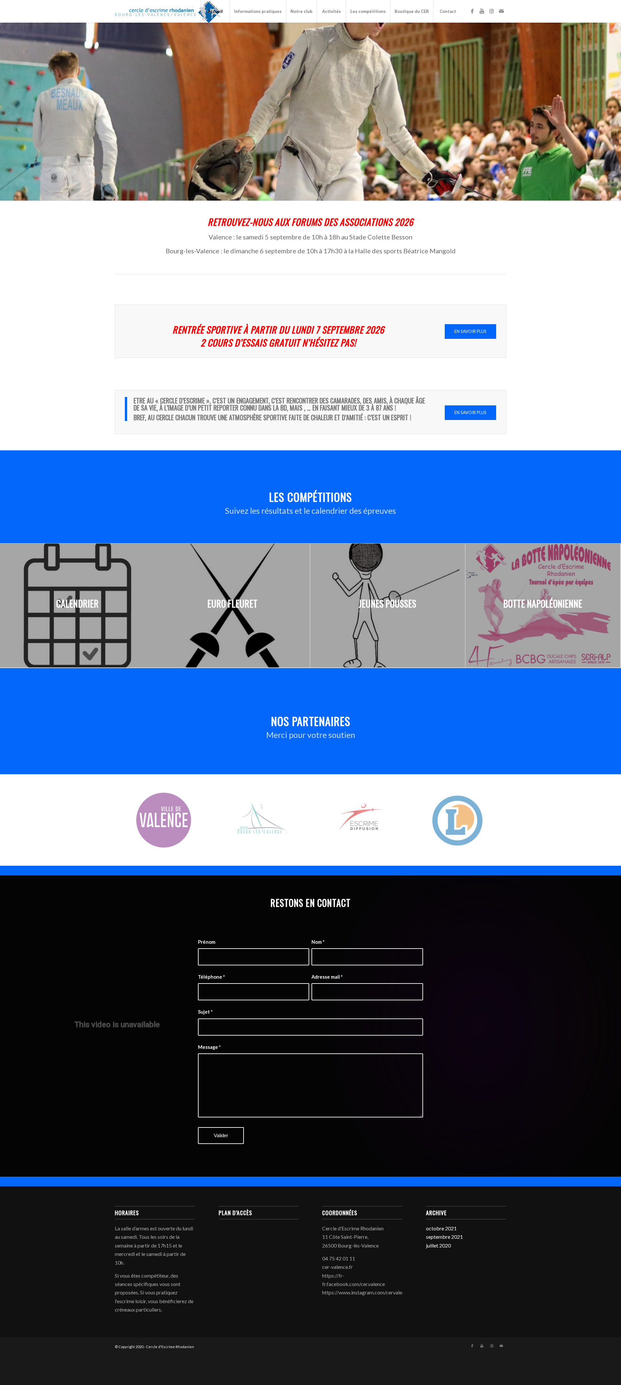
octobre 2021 (441, 1228)
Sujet (205, 1012)
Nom (317, 942)
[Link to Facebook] (472, 11)
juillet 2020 (438, 1245)
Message (209, 1047)
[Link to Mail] (501, 11)
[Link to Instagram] (491, 11)
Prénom (206, 942)
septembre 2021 (444, 1237)
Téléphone (211, 977)
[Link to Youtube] (482, 11)
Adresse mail (327, 977)
